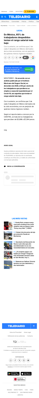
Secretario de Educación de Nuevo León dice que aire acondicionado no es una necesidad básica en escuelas (24, 245)
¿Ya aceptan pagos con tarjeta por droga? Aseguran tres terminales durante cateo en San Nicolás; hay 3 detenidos (24, 255)
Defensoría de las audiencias (16, 336)
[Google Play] (13, 373)
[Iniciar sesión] (37, 17)
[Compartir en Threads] (16, 57)
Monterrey (20, 11)
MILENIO (9, 390)
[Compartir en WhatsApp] (5, 57)
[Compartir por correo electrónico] (20, 57)
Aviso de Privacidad (15, 332)
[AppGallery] (19, 379)
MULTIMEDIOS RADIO (26, 392)
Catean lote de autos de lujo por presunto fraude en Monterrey (24, 234)
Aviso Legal (27, 332)
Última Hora (5, 21)
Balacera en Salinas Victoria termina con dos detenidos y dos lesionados (24, 263)
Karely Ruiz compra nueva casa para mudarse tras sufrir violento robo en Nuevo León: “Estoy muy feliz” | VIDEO (24, 225)
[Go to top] (34, 326)
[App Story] (26, 373)
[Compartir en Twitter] (13, 57)
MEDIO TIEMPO (18, 390)
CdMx (11, 11)
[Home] (19, 16)
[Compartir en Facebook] (9, 57)
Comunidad (15, 21)
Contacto (30, 336)
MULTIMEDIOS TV (13, 392)
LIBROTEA (20, 395)
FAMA (31, 390)
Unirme (27, 69)
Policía (24, 21)
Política (31, 21)
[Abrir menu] (2, 16)
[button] (32, 57)
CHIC (26, 390)
